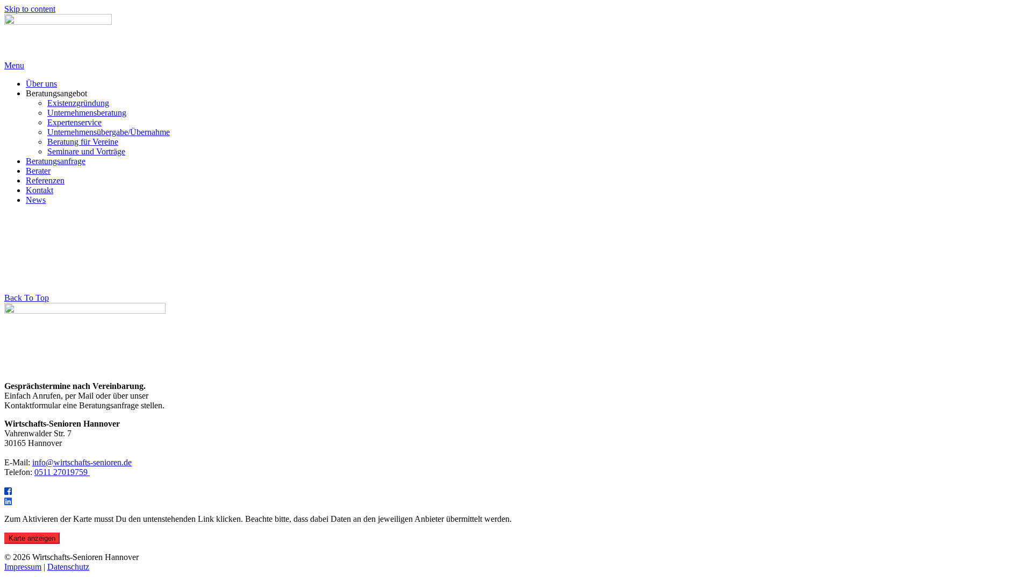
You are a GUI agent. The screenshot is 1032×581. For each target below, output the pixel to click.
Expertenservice (74, 122)
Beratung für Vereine (82, 141)
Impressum (22, 566)
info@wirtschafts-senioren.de (82, 462)
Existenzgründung (78, 103)
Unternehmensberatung (86, 112)
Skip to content (29, 8)
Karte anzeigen (32, 538)
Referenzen (45, 180)
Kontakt (39, 190)
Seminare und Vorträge (86, 151)
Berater (38, 170)
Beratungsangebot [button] (56, 93)
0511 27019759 (62, 472)
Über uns (41, 83)
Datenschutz (68, 566)
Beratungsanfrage (55, 161)
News (36, 199)
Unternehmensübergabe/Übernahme (108, 132)
